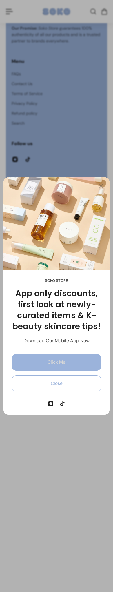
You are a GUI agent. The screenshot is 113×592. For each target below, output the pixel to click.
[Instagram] (51, 404)
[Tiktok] (62, 404)
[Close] (101, 186)
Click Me (56, 362)
